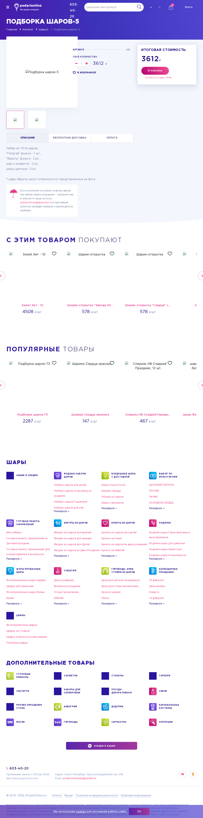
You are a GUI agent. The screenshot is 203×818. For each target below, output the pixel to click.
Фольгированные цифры (21, 624)
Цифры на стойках (18, 630)
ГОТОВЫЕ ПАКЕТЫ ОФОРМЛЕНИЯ (27, 523)
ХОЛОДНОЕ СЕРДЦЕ (161, 502)
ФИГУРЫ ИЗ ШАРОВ (76, 523)
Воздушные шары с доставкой (123, 475)
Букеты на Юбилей (113, 550)
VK (182, 774)
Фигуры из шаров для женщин (73, 538)
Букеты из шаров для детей (119, 532)
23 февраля (156, 580)
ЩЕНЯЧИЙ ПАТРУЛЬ (161, 484)
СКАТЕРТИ (22, 691)
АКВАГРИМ (70, 707)
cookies (81, 811)
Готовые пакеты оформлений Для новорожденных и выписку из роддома (28, 554)
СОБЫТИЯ (70, 571)
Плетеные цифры (17, 642)
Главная (11, 30)
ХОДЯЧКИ (165, 523)
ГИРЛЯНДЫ (71, 722)
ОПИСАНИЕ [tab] (27, 138)
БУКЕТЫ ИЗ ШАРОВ (123, 523)
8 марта (154, 592)
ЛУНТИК (154, 490)
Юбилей (59, 597)
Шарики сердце (111, 490)
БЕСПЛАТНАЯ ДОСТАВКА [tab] (69, 138)
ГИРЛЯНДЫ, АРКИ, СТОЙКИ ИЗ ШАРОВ (123, 570)
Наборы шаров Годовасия (70, 501)
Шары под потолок (114, 484)
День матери (157, 586)
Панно (105, 597)
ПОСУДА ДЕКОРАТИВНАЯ (121, 691)
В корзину (155, 71)
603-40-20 (19, 768)
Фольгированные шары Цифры (26, 580)
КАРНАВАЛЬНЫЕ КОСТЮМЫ (169, 706)
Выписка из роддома (67, 586)
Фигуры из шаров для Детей (72, 544)
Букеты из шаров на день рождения (124, 544)
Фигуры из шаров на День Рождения (77, 550)
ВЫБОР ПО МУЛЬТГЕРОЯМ (168, 475)
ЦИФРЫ (20, 615)
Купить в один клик (158, 77)
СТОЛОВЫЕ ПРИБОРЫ (23, 675)
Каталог (28, 30)
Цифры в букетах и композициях (26, 636)
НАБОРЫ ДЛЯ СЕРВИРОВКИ (72, 691)
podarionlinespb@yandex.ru (36, 202)
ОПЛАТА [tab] (111, 138)
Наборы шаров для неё (68, 507)
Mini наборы (14, 532)
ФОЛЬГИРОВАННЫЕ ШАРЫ (28, 570)
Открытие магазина (66, 592)
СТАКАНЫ (117, 676)
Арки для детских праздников (121, 580)
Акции (68, 795)
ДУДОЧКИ (117, 707)
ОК (139, 811)
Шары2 (43, 30)
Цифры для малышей (19, 586)
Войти (188, 7)
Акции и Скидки (27, 475)
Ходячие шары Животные (165, 549)
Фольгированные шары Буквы (25, 592)
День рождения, (64, 580)
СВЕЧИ (163, 691)
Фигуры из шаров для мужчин (73, 532)
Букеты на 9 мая (112, 538)
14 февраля (156, 597)
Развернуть (60, 511)
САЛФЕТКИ (71, 676)
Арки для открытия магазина (120, 586)
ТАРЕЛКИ (164, 676)
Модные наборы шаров (75, 475)
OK (193, 774)
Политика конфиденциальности (97, 795)
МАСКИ (20, 722)
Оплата (56, 795)
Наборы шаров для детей (70, 484)
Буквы (10, 597)
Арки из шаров (111, 592)
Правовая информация (136, 795)
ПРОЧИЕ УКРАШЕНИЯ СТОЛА (29, 706)
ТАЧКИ (153, 496)
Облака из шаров (113, 496)
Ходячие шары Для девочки (167, 543)
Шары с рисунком (113, 502)
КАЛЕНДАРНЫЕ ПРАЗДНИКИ (168, 570)
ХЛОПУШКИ (166, 722)
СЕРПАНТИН (118, 722)
